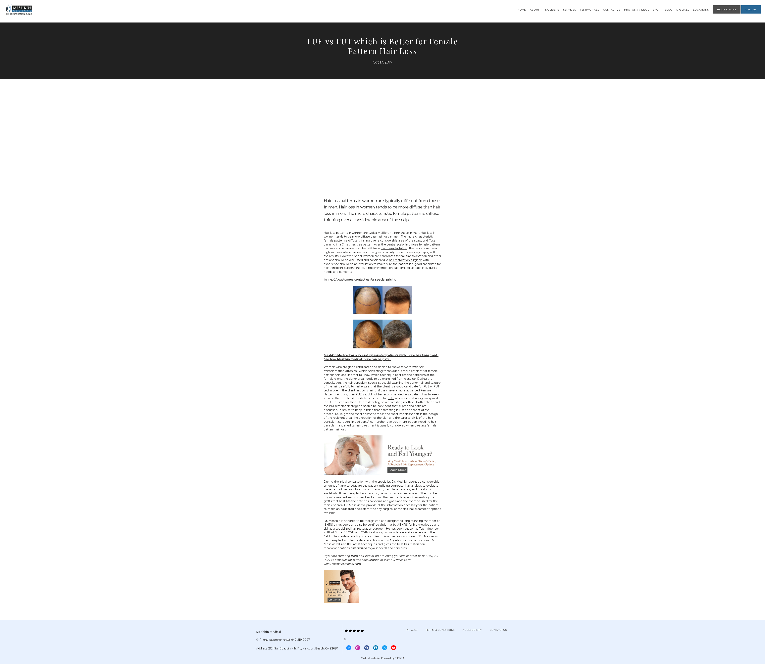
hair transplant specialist (364, 382)
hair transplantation (394, 248)
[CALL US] (751, 13)
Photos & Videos (636, 9)
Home (522, 9)
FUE (391, 398)
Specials (682, 9)
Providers (551, 9)
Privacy (412, 629)
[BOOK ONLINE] (727, 13)
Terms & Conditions (440, 629)
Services (569, 9)
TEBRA (399, 658)
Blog (668, 9)
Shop (656, 9)
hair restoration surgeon (405, 260)
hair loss (383, 236)
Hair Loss (340, 394)
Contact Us (611, 9)
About (534, 9)
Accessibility (472, 629)
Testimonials (589, 9)
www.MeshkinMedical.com (342, 564)
